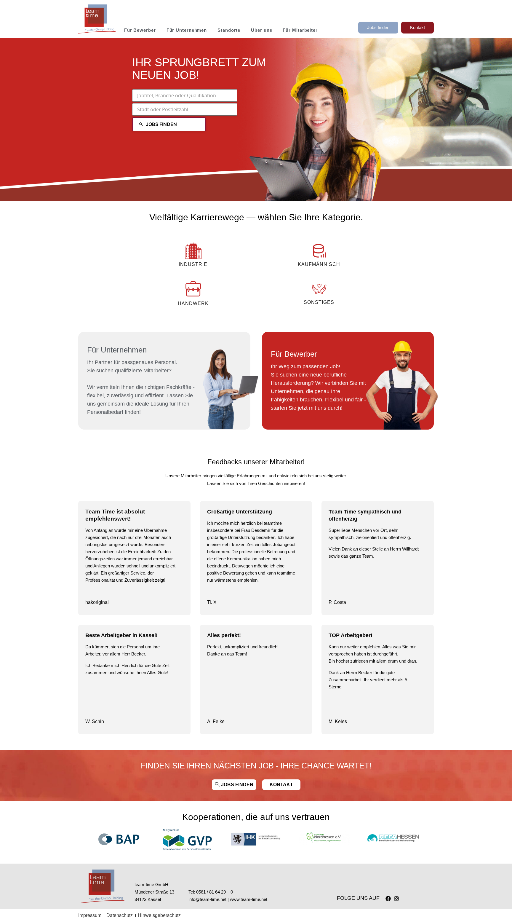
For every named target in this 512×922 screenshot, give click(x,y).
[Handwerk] (193, 288)
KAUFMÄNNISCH (319, 264)
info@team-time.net (207, 899)
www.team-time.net (248, 899)
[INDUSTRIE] (193, 251)
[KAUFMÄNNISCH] (319, 251)
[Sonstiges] (319, 288)
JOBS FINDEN (161, 124)
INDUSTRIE (193, 264)
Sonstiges (319, 302)
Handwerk (193, 303)
